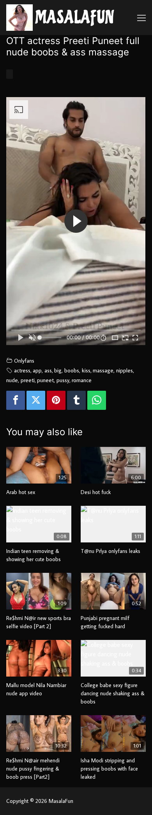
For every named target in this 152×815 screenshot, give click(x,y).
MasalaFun (74, 17)
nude (12, 380)
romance (82, 380)
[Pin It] (56, 400)
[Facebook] (15, 400)
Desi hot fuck (96, 492)
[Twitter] (36, 400)
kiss (86, 370)
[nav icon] (141, 17)
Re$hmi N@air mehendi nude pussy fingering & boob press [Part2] (33, 768)
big (58, 370)
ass (48, 370)
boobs (71, 370)
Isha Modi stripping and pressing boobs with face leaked (109, 768)
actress (22, 370)
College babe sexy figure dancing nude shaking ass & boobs (113, 693)
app (37, 370)
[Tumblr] (76, 400)
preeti (28, 380)
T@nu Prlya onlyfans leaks (110, 551)
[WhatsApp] (96, 400)
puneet (45, 380)
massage (103, 370)
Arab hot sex (20, 492)
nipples (124, 370)
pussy (63, 380)
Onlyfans (24, 360)
